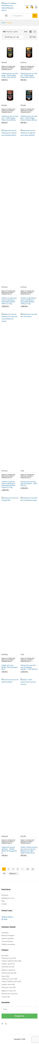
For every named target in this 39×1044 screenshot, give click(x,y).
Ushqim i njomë (7, 964)
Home (4, 22)
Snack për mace (7, 987)
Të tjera (4, 997)
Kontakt (4, 904)
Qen (3, 955)
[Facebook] (2, 1024)
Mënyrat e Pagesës (8, 935)
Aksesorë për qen (7, 973)
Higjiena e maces (7, 990)
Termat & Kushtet (7, 941)
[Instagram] (6, 1024)
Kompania (5, 895)
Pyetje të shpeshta (8, 938)
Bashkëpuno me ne (8, 898)
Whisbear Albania (7, 917)
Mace (3, 976)
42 (4, 873)
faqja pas (12, 873)
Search (34, 16)
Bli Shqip (4, 919)
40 (27, 869)
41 (33, 869)
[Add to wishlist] (14, 59)
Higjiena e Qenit (7, 970)
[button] (5, 59)
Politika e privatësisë (8, 944)
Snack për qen (6, 967)
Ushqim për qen (7, 958)
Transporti (5, 932)
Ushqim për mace (7, 979)
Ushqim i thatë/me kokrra (10, 961)
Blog (3, 901)
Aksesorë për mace (8, 993)
